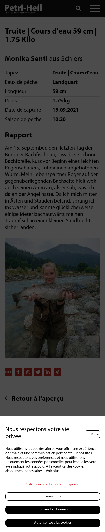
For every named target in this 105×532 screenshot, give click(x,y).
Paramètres (52, 496)
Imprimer (73, 484)
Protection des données (43, 484)
